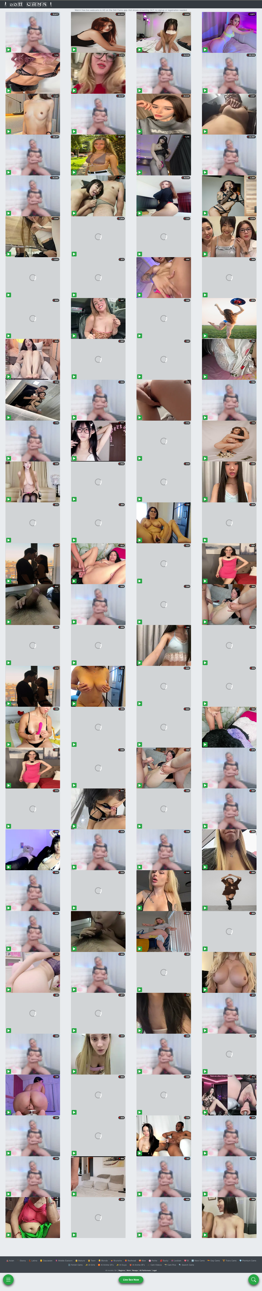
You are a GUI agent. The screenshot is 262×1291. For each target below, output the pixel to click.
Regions (122, 1270)
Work (129, 1270)
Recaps (135, 1270)
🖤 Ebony (21, 1260)
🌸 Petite (153, 1260)
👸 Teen (92, 1260)
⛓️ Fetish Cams (75, 1265)
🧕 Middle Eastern (63, 1260)
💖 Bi (186, 1260)
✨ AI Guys (121, 1265)
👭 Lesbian (176, 1260)
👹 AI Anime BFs (137, 1265)
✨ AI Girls (90, 1265)
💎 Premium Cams (247, 1260)
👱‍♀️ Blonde (103, 1260)
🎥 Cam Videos (155, 1265)
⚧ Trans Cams (230, 1260)
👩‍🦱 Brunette (116, 1260)
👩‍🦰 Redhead (130, 1260)
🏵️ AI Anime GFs (106, 1265)
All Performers (145, 1270)
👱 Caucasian (46, 1260)
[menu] (8, 1279)
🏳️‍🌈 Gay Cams (213, 1260)
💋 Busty (164, 1260)
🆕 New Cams (198, 1260)
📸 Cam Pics (170, 1265)
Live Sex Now (131, 1279)
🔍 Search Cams (186, 1265)
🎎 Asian (10, 1260)
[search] (253, 1279)
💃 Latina (33, 1260)
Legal (154, 1270)
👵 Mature (80, 1260)
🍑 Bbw (142, 1260)
